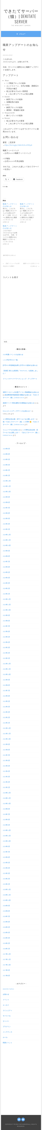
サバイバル (7, 1016)
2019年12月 (7, 830)
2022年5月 (6, 701)
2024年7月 (6, 562)
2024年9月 (6, 551)
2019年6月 (6, 857)
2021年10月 (7, 739)
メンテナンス (7, 1032)
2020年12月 (7, 793)
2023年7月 (6, 626)
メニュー (22, 34)
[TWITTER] (19, 1119)
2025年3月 (6, 524)
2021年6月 (6, 760)
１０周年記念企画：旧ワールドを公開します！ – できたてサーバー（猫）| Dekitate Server (21, 432)
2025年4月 (6, 518)
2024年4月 (6, 578)
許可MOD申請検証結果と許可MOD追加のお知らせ (20, 365)
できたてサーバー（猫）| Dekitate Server (21, 16)
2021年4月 (6, 771)
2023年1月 (6, 658)
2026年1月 (6, 475)
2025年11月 (7, 486)
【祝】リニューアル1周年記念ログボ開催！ (11, 265)
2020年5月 (6, 825)
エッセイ (6, 1005)
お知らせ (13, 255)
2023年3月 (6, 647)
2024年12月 (7, 535)
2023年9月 (6, 615)
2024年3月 (6, 583)
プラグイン (7, 1027)
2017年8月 (6, 976)
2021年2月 (6, 782)
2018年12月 (7, 889)
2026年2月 (6, 470)
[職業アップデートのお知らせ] (11, 213)
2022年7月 (6, 691)
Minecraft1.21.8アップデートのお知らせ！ (17, 411)
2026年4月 (6, 465)
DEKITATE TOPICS (8, 989)
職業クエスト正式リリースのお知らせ (31, 265)
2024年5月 (6, 572)
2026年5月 (6, 459)
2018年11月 (7, 895)
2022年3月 (6, 712)
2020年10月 (7, 803)
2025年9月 (6, 497)
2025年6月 (6, 513)
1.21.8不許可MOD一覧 (10, 360)
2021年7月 (6, 755)
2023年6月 (6, 631)
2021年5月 (6, 766)
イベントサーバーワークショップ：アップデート (20, 379)
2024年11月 (7, 540)
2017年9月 (6, 970)
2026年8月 (6, 449)
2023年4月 (6, 642)
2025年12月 (7, 481)
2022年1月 (6, 723)
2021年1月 (6, 787)
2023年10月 (7, 610)
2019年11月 (7, 836)
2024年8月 (6, 556)
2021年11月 (7, 734)
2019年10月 (7, 841)
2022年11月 (7, 669)
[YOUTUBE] (23, 1119)
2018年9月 (6, 906)
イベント (6, 1000)
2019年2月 (6, 879)
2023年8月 (6, 621)
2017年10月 (7, 965)
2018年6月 (6, 922)
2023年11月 (7, 605)
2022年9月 (6, 680)
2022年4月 (6, 707)
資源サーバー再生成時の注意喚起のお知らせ (18, 403)
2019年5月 (6, 863)
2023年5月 (6, 637)
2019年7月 (6, 852)
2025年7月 (6, 508)
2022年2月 (6, 717)
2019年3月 (6, 873)
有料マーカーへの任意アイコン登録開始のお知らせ (21, 392)
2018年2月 (6, 943)
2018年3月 (6, 938)
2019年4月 (6, 868)
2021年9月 (6, 744)
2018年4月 (6, 933)
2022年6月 (6, 696)
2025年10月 (7, 492)
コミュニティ (7, 1010)
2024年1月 (6, 594)
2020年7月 (6, 814)
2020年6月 (6, 820)
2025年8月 (6, 502)
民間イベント (7, 1043)
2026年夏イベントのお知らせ (13, 355)
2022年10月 (7, 674)
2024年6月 (6, 567)
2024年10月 (7, 545)
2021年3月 (6, 777)
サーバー (6, 1021)
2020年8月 (6, 809)
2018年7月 (6, 916)
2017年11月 (7, 959)
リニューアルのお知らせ (11, 430)
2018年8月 (6, 911)
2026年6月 (6, 454)
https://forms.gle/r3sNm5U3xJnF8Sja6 (18, 145)
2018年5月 (6, 927)
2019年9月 (6, 846)
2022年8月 (6, 685)
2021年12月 (7, 728)
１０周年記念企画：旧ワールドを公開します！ (19, 419)
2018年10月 (7, 900)
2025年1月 (6, 529)
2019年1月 (6, 884)
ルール (5, 1037)
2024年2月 (6, 588)
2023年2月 (6, 653)
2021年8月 (6, 750)
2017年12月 (7, 954)
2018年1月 (6, 949)
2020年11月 (7, 798)
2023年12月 (7, 599)
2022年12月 (7, 664)
